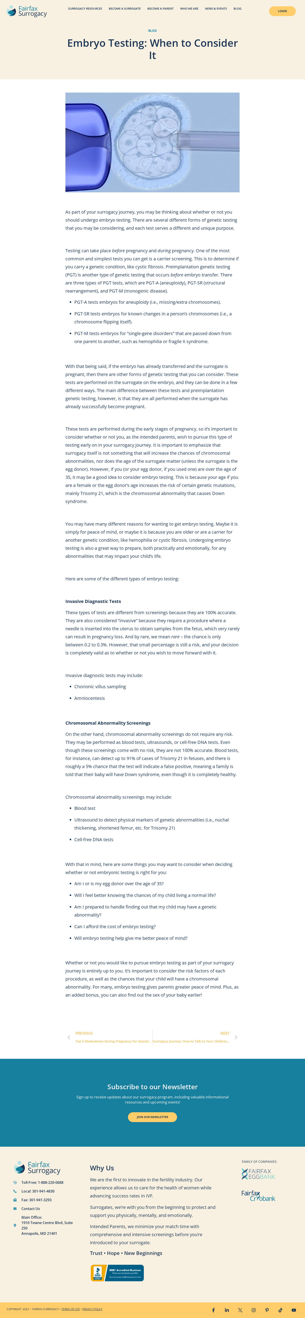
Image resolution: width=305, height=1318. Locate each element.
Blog (237, 8)
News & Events (216, 8)
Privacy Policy (92, 1309)
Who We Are (189, 8)
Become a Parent (160, 8)
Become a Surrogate (125, 8)
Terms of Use (70, 1309)
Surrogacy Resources (85, 8)
